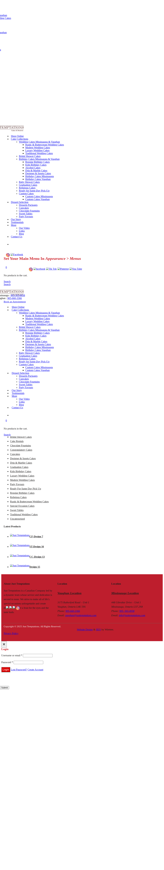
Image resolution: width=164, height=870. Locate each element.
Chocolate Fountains (29, 210)
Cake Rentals (17, 441)
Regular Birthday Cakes (37, 162)
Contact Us (16, 236)
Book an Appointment (15, 301)
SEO (98, 629)
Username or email (11, 655)
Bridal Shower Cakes (30, 156)
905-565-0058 (18, 295)
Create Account (35, 669)
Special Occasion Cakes (22, 506)
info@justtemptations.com (132, 615)
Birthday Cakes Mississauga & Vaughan (39, 159)
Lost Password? (19, 669)
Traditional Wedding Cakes (39, 153)
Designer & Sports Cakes (38, 173)
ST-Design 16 (36, 546)
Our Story (16, 219)
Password (7, 662)
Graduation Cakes (28, 185)
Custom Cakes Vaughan (37, 199)
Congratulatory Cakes (21, 449)
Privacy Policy (11, 633)
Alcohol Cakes (32, 167)
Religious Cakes (27, 187)
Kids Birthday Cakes (35, 164)
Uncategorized (17, 518)
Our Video (24, 228)
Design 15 (34, 566)
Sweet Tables (25, 213)
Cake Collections (19, 139)
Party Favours (26, 216)
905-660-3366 (14, 298)
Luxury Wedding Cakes (37, 150)
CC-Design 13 (37, 556)
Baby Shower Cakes (29, 182)
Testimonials (17, 222)
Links (22, 231)
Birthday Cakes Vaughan (38, 179)
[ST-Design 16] (19, 545)
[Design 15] (19, 565)
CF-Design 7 (36, 536)
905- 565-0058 (126, 611)
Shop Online (17, 136)
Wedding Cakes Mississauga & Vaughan (39, 141)
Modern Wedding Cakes (37, 147)
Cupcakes (24, 208)
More (13, 225)
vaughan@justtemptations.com (80, 615)
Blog (21, 233)
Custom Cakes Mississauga (39, 196)
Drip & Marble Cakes (36, 170)
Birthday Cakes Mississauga (39, 176)
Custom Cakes (26, 193)
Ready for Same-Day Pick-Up (34, 190)
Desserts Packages (28, 205)
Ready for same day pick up (25, 488)
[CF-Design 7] (19, 535)
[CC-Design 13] (19, 555)
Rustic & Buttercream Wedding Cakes (44, 144)
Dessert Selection (19, 202)
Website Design (85, 629)
